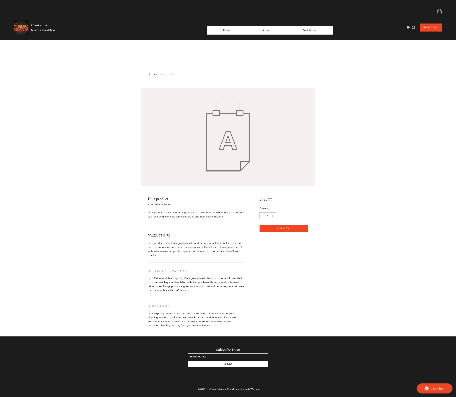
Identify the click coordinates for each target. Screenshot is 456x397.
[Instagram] (413, 27)
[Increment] (273, 215)
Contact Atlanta (43, 25)
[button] (439, 11)
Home (151, 74)
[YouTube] (408, 27)
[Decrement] (262, 215)
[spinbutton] (268, 215)
